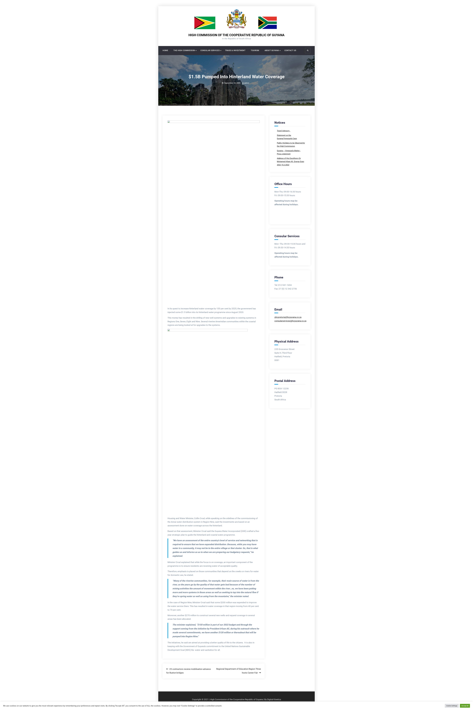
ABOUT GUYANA (272, 50)
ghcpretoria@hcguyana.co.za (287, 317)
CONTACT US (290, 50)
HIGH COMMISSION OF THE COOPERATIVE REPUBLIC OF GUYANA (236, 35)
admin (246, 83)
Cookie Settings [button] (451, 706)
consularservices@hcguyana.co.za (290, 321)
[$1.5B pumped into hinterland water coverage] (214, 212)
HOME (165, 50)
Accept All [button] (464, 706)
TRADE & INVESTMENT (235, 50)
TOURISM (255, 50)
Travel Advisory (283, 131)
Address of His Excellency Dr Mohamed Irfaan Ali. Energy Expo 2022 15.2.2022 (290, 161)
